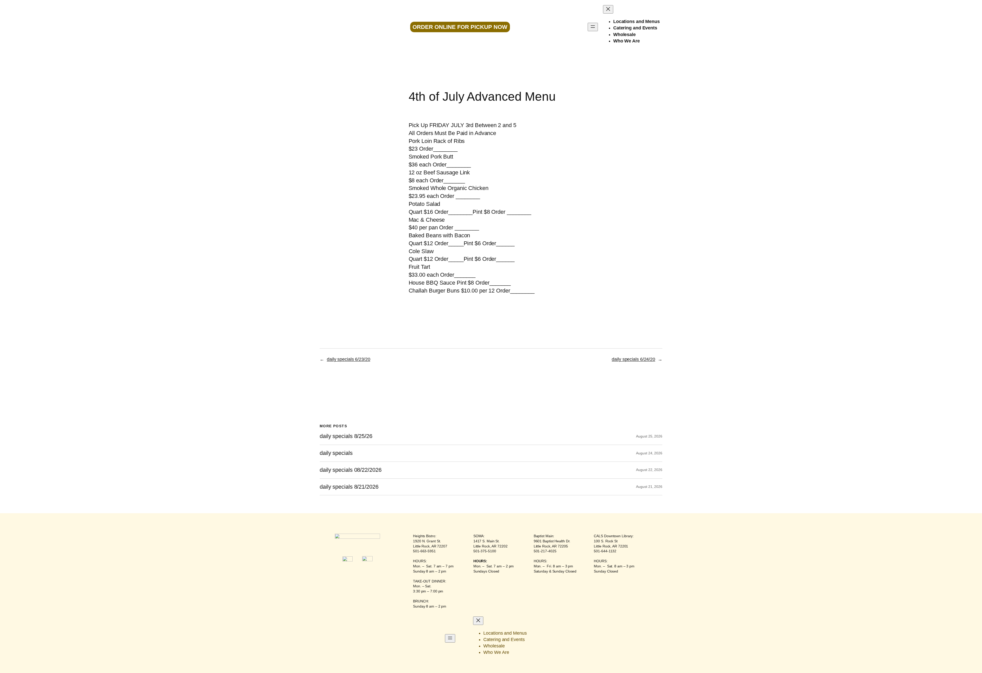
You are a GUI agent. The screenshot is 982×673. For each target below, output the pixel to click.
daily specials (336, 453)
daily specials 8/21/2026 (349, 487)
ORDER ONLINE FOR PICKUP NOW (459, 27)
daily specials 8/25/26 (346, 436)
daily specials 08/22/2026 (351, 470)
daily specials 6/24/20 (633, 359)
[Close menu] (608, 9)
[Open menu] (593, 27)
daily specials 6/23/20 (348, 359)
